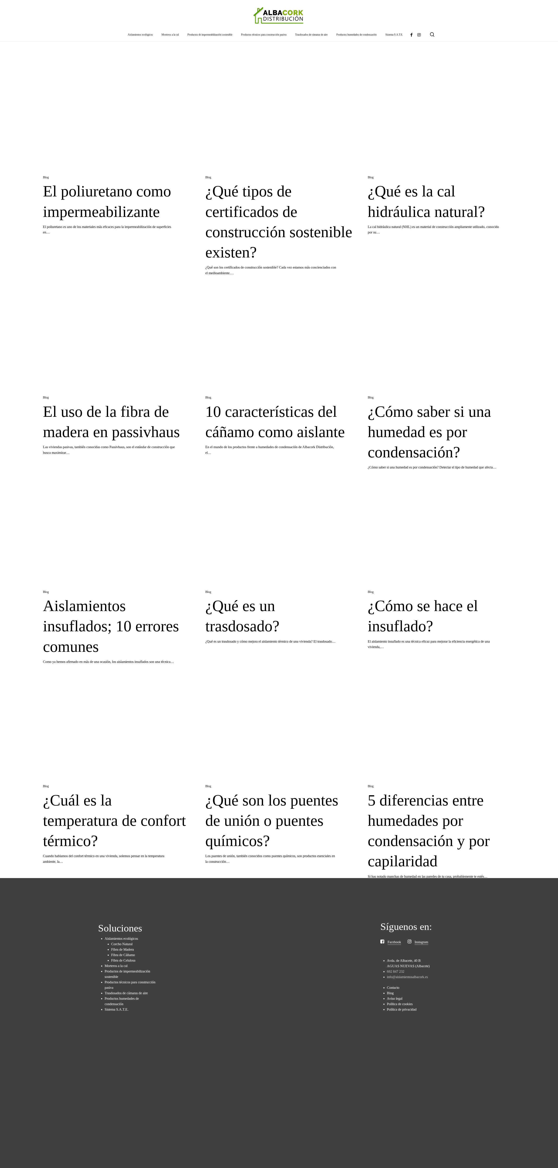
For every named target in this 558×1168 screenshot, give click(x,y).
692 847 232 (395, 971)
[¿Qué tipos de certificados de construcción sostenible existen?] (278, 120)
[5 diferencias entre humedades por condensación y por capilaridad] (441, 729)
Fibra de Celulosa (123, 960)
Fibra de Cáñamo (123, 955)
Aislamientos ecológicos (121, 938)
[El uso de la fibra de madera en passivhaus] (116, 340)
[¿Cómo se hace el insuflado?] (441, 534)
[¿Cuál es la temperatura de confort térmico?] (116, 729)
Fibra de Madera (122, 949)
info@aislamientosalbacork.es (407, 977)
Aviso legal (394, 998)
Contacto (393, 987)
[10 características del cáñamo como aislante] (278, 340)
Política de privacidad (402, 1009)
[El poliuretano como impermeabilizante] (116, 120)
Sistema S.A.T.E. (116, 1009)
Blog (46, 177)
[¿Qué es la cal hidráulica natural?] (441, 120)
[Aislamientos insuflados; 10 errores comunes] (116, 534)
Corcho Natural (122, 944)
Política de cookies (400, 1004)
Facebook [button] (394, 942)
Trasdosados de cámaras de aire (126, 993)
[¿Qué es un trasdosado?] (278, 534)
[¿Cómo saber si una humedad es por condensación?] (441, 340)
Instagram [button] (421, 942)
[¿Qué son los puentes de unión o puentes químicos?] (278, 729)
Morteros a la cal (116, 966)
